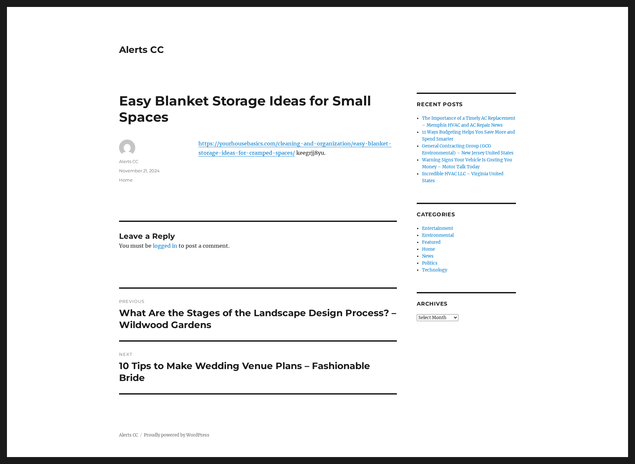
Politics (430, 263)
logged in (165, 245)
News (428, 256)
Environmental (438, 235)
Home (126, 180)
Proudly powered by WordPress (176, 435)
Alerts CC (141, 49)
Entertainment (437, 228)
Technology (434, 270)
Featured (431, 242)
